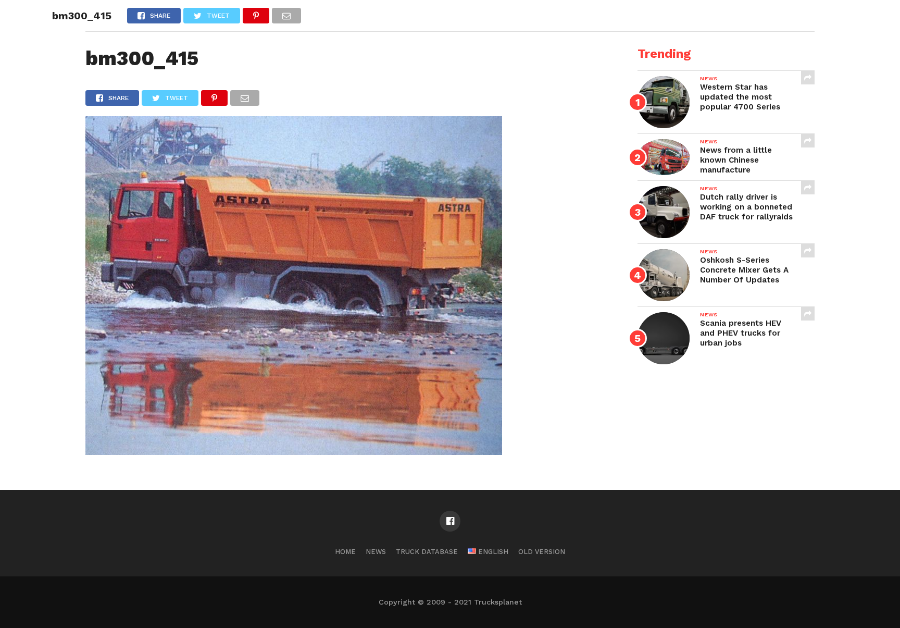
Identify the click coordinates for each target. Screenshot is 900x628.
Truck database (427, 552)
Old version (541, 552)
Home (345, 552)
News (376, 552)
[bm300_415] (293, 452)
